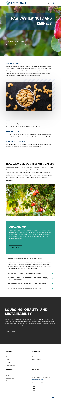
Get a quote (35, 357)
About (8, 375)
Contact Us (11, 331)
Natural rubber (10, 365)
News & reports (36, 360)
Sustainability (10, 378)
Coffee (8, 362)
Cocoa (8, 360)
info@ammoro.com (37, 379)
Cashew (8, 357)
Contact (8, 381)
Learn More (15, 247)
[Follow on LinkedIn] (34, 388)
